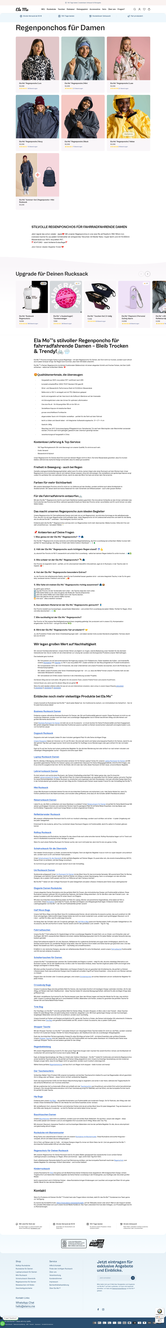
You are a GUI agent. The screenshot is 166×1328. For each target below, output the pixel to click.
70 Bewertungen (77, 146)
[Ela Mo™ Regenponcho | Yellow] (128, 116)
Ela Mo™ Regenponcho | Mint (76, 83)
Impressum (53, 1282)
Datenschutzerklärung (119, 1288)
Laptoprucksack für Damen (26, 1272)
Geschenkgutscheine (24, 1288)
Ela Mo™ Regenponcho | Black (76, 142)
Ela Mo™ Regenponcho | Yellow (122, 142)
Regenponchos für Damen (26, 1282)
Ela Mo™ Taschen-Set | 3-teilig (100, 316)
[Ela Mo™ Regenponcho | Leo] (37, 58)
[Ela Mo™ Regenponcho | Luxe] (128, 58)
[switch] (160, 1321)
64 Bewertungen (134, 323)
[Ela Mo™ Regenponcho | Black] (83, 116)
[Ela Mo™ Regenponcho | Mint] (83, 58)
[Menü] (163, 1309)
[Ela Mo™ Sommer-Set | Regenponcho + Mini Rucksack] (37, 175)
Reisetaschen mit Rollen (25, 1285)
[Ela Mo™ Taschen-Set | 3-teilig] (100, 297)
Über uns (52, 1272)
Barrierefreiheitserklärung (59, 1285)
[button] (144, 9)
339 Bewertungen (101, 321)
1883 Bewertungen (32, 323)
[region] (83, 304)
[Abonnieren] (133, 1278)
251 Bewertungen (78, 88)
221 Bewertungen (123, 88)
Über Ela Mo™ (55, 1288)
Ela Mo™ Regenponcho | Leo (30, 83)
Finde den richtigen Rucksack (60, 1269)
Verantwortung (55, 1275)
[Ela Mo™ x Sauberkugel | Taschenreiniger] (66, 297)
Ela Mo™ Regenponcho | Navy (31, 142)
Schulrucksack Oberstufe (25, 1278)
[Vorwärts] (147, 274)
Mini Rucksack (21, 1275)
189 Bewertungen (32, 88)
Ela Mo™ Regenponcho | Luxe (121, 83)
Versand (31, 1324)
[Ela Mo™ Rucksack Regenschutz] (32, 297)
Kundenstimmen (55, 1278)
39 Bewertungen (123, 146)
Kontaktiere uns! (35, 1228)
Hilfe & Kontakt (55, 1265)
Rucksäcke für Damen (24, 1269)
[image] (83, 1243)
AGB (27, 1324)
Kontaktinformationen (47, 1324)
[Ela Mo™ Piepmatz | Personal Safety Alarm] (134, 297)
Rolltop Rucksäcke (23, 1265)
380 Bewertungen (67, 323)
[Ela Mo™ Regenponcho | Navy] (37, 116)
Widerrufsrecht (8, 1324)
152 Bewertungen (32, 146)
